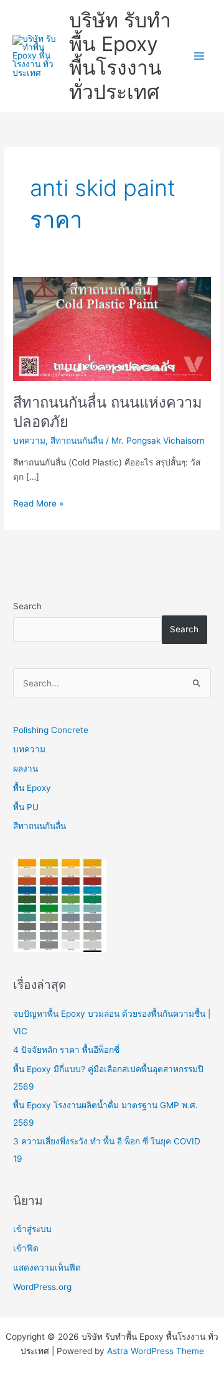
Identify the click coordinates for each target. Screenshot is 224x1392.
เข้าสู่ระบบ (32, 1229)
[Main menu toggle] (199, 56)
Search (27, 606)
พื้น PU (26, 807)
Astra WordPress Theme (155, 1351)
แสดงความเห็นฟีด (47, 1268)
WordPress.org (42, 1287)
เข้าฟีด (26, 1248)
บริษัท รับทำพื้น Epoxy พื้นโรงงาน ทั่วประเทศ (120, 56)
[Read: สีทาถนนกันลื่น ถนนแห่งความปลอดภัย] (112, 328)
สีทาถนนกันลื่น (76, 441)
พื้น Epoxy (32, 788)
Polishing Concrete (50, 730)
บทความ (29, 441)
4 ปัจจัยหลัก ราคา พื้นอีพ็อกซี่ (66, 1050)
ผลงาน (25, 768)
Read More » (38, 502)
